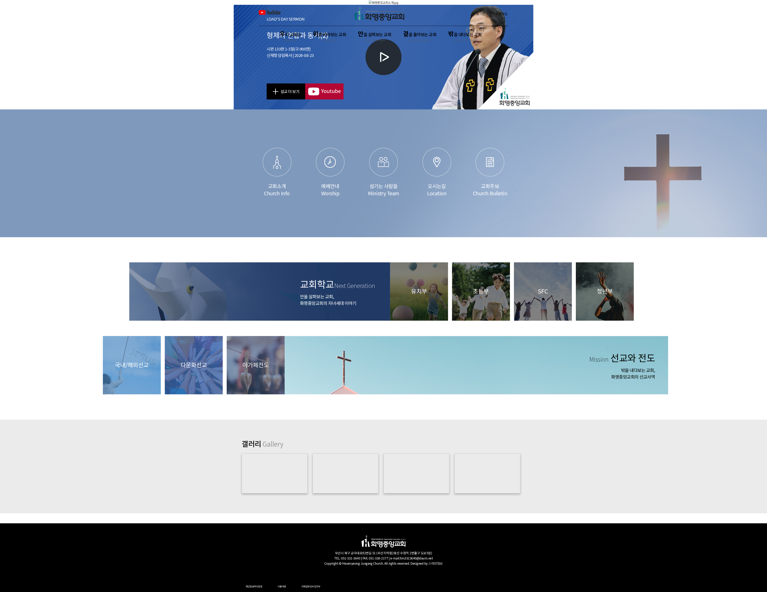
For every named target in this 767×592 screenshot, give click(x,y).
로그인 (480, 13)
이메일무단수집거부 (310, 586)
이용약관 (282, 586)
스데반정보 (435, 563)
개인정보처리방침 (253, 586)
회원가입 (501, 13)
